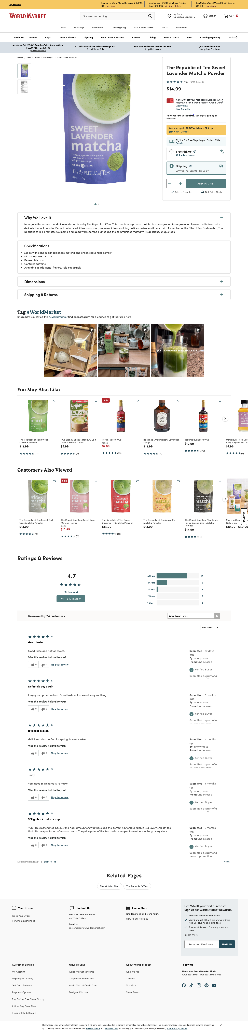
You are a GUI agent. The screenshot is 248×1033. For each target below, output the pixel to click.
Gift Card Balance (22, 985)
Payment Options (21, 992)
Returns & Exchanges (23, 920)
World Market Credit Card (83, 985)
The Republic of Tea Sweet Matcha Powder (33, 441)
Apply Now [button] (182, 105)
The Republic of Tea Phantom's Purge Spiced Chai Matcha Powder (201, 522)
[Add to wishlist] (55, 401)
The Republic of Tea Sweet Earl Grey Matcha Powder (36, 521)
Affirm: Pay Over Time (24, 1006)
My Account (18, 971)
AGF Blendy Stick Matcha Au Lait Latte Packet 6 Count (78, 441)
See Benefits (183, 109)
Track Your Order (21, 915)
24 (186, 82)
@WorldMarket (190, 974)
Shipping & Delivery (22, 978)
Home (20, 57)
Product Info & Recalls (24, 1012)
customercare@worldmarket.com (87, 927)
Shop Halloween (153, 49)
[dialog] (124, 1027)
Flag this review (59, 664)
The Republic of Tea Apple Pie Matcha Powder (159, 521)
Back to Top (50, 861)
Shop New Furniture (209, 49)
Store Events (133, 992)
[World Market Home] (28, 16)
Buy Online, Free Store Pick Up (28, 999)
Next (227, 861)
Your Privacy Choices (177, 1028)
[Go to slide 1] (95, 204)
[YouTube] (214, 985)
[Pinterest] (206, 985)
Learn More (210, 5)
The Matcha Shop (109, 886)
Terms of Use (111, 1028)
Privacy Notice (93, 1028)
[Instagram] (199, 985)
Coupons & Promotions (81, 978)
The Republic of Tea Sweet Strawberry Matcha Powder (117, 521)
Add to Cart (206, 183)
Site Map (131, 985)
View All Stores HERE (137, 918)
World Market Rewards (81, 971)
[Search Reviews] (217, 616)
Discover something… (96, 16)
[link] (231, 16)
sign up (227, 944)
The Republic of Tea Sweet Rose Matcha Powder (78, 521)
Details (177, 6)
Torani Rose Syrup (112, 439)
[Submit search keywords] (150, 16)
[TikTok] (191, 985)
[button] (18, 37)
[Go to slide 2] (98, 204)
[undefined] (226, 37)
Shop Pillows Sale (95, 49)
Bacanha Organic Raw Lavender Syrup (161, 441)
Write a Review (71, 598)
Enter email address (201, 944)
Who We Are (132, 971)
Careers (130, 978)
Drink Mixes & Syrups (67, 57)
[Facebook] (184, 985)
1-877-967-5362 (77, 918)
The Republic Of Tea (137, 886)
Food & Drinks (33, 57)
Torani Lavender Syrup (197, 439)
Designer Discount (79, 992)
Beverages (48, 57)
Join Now (111, 5)
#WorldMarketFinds (210, 974)
